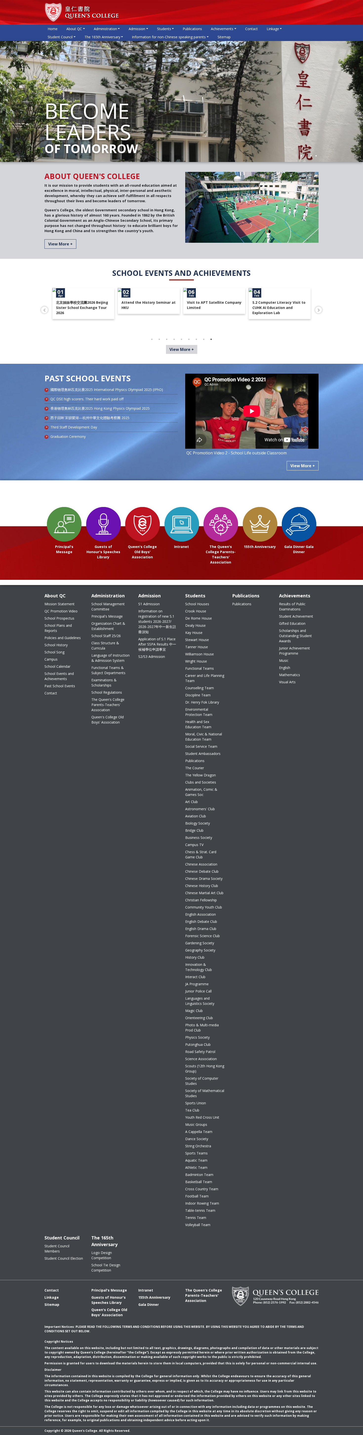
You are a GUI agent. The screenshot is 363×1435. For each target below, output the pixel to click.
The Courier (194, 768)
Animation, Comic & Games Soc (201, 792)
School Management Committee (108, 606)
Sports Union (195, 1103)
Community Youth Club (203, 907)
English (284, 667)
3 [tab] (311, 155)
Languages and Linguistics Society (199, 1001)
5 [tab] (181, 339)
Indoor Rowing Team (202, 1203)
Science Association (201, 1058)
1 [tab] (301, 155)
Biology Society (197, 823)
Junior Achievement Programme (294, 651)
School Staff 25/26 (106, 635)
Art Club (191, 801)
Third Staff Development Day (73, 427)
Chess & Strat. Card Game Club (200, 854)
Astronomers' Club (200, 809)
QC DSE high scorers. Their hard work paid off (86, 399)
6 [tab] (188, 339)
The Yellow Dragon (200, 775)
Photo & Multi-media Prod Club (202, 1027)
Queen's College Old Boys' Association (107, 720)
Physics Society (197, 1037)
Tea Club (192, 1110)
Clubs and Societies (200, 782)
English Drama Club (200, 928)
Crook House (195, 611)
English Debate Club (201, 921)
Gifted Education (292, 623)
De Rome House (198, 618)
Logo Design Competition (101, 1255)
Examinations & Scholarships (104, 682)
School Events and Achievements (59, 676)
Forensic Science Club (202, 935)
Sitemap (224, 37)
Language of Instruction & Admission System (110, 658)
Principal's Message (107, 616)
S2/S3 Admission (151, 656)
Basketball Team (198, 1181)
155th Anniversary (154, 1297)
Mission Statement (59, 604)
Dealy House (195, 625)
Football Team (197, 1196)
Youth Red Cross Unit (202, 1117)
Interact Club (195, 976)
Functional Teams (199, 668)
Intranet (145, 1290)
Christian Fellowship (201, 900)
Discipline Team (198, 695)
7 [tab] (196, 339)
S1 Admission (149, 604)
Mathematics (289, 674)
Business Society (198, 837)
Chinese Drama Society (203, 878)
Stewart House (197, 639)
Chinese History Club (201, 885)
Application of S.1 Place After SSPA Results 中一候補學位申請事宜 (157, 644)
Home (53, 28)
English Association (200, 914)
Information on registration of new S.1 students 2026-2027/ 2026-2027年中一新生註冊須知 (157, 621)
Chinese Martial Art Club (204, 892)
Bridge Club (194, 830)
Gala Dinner (148, 1304)
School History (56, 645)
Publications (192, 28)
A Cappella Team (198, 1131)
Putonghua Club (198, 1044)
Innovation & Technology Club (198, 967)
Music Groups (196, 1124)
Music (283, 660)
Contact (251, 28)
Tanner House (196, 647)
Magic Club (194, 1010)
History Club (194, 957)
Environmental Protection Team (198, 712)
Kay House (193, 632)
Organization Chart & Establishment (108, 626)
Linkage (51, 1297)
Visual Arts (287, 682)
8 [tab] (203, 339)
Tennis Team (195, 1217)
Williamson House (199, 654)
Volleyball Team (197, 1224)
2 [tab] (306, 155)
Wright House (196, 661)
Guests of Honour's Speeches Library (108, 1300)
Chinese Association (201, 864)
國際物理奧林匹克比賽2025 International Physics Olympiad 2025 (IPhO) (106, 389)
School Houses (197, 604)
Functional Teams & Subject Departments (108, 670)
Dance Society (196, 1138)
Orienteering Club (199, 1017)
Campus (51, 659)
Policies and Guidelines (62, 637)
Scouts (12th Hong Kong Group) (204, 1068)
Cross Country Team (201, 1189)
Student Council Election (63, 1258)
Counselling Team (199, 688)
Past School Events (59, 686)
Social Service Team (201, 746)
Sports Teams (196, 1153)
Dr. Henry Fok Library (202, 702)
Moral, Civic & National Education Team (203, 737)
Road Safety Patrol (200, 1051)
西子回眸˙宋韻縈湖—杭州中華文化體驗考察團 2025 (89, 417)
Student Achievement (296, 616)
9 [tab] (211, 339)
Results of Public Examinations (292, 606)
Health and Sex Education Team (198, 724)
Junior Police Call (198, 991)
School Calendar (57, 666)
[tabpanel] (181, 101)
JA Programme (197, 984)
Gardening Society (199, 943)
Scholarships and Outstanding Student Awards (295, 635)
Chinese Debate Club (202, 871)
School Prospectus (59, 618)
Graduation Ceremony (68, 436)
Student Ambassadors (203, 753)
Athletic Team (196, 1167)
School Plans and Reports (58, 628)
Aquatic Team (196, 1160)
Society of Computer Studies (201, 1081)
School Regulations (106, 692)
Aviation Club (195, 816)
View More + (60, 244)
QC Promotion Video (61, 611)
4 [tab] (316, 155)
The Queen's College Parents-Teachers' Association (107, 704)
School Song (54, 652)
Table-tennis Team (200, 1210)
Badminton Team (199, 1174)
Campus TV (194, 844)
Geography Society (200, 950)
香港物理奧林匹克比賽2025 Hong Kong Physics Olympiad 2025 (100, 408)
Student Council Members (56, 1248)
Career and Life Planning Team (204, 678)
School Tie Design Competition (105, 1268)
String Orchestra (198, 1146)
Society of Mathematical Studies (204, 1093)
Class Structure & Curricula (105, 645)
